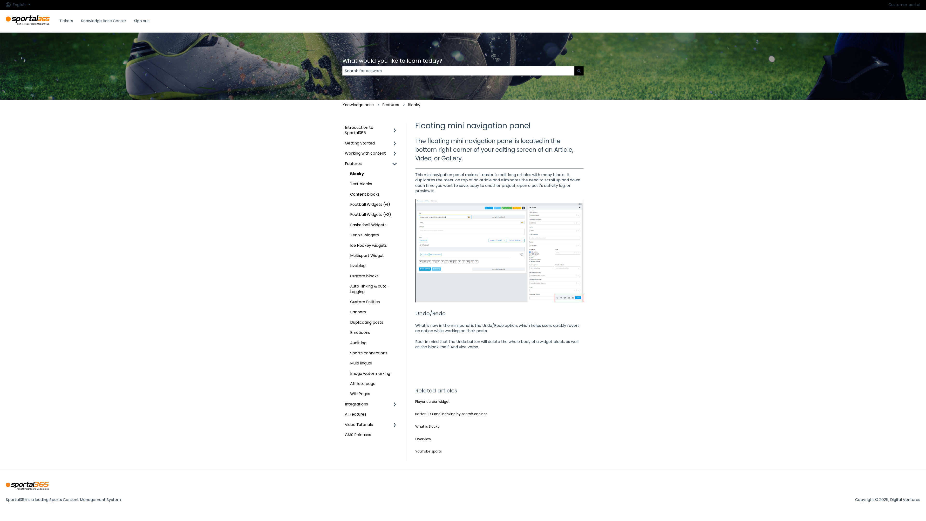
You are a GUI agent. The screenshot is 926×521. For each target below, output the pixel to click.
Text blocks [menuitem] (361, 184)
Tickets (66, 21)
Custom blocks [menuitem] (364, 276)
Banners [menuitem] (358, 312)
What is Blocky (427, 426)
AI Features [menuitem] (355, 414)
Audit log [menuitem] (358, 343)
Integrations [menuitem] (356, 404)
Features (390, 105)
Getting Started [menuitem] (360, 143)
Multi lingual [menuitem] (361, 363)
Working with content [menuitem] (365, 153)
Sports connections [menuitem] (368, 353)
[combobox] (458, 70)
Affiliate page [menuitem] (362, 383)
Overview (423, 439)
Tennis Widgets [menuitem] (364, 235)
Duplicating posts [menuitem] (366, 322)
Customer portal (904, 4)
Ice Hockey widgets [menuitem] (368, 245)
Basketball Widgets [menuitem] (368, 225)
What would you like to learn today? (392, 61)
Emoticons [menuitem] (360, 332)
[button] (395, 128)
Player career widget (432, 401)
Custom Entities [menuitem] (365, 302)
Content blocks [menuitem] (365, 194)
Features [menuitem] (353, 163)
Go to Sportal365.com (894, 21)
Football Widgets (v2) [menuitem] (370, 214)
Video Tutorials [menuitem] (359, 424)
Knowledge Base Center (103, 21)
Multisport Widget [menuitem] (367, 255)
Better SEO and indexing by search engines (451, 413)
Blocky (414, 105)
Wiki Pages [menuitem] (360, 394)
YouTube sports (428, 451)
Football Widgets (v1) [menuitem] (370, 204)
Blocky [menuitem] (357, 174)
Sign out (141, 21)
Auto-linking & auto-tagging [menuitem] (369, 288)
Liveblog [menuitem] (358, 265)
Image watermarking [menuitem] (370, 373)
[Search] (579, 70)
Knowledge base (358, 105)
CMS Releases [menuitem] (358, 435)
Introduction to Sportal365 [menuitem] (359, 130)
